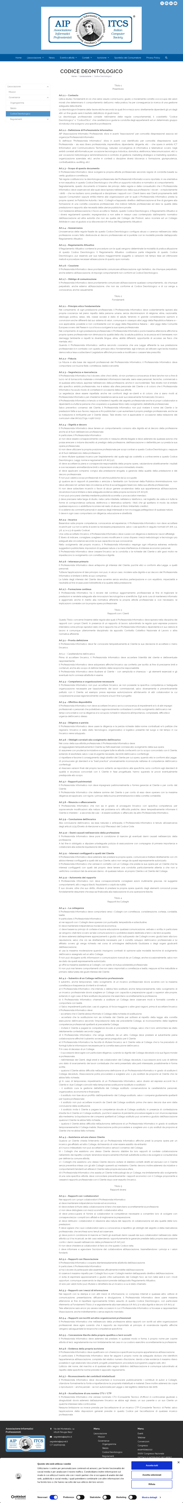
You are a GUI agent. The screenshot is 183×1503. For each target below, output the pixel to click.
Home (74, 76)
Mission (12, 92)
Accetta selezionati (151, 1475)
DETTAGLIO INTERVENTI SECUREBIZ (155, 1457)
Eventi (140, 1433)
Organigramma (17, 103)
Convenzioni (143, 1441)
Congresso (143, 1445)
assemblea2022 (145, 1449)
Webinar (141, 1437)
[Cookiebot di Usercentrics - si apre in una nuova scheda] (18, 1497)
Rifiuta (152, 1484)
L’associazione (85, 76)
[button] (166, 57)
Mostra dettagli (149, 1497)
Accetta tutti (152, 1465)
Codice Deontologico (20, 114)
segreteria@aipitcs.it (63, 1437)
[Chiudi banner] (179, 1462)
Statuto (13, 108)
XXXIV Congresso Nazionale (151, 1453)
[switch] (80, 1497)
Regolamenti (16, 119)
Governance (14, 97)
